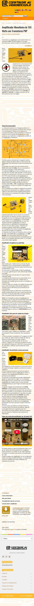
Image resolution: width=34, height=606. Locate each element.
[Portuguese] (30, 10)
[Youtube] (9, 556)
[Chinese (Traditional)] (18, 10)
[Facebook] (6, 556)
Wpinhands (29, 595)
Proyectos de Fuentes (17, 589)
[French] (24, 10)
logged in (12, 529)
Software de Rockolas (17, 586)
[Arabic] (16, 10)
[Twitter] (3, 556)
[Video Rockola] (17, 6)
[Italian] (28, 10)
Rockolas (17, 576)
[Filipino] (22, 10)
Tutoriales (17, 579)
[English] (20, 10)
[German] (26, 10)
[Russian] (16, 12)
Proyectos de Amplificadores (13, 34)
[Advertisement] (17, 109)
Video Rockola (9, 595)
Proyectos (4, 34)
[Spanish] (18, 12)
